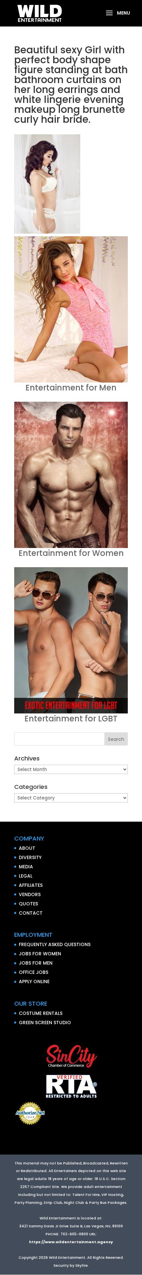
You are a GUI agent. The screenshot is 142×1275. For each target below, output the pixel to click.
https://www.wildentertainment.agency (71, 1242)
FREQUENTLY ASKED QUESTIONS (54, 944)
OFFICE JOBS (33, 972)
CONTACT (31, 913)
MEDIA (26, 866)
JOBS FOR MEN (36, 963)
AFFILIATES (31, 885)
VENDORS (30, 894)
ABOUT (27, 848)
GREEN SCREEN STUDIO (45, 1022)
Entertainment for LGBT (71, 718)
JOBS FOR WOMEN (40, 953)
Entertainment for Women (71, 553)
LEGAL (25, 876)
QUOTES (28, 903)
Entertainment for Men (71, 387)
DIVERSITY (30, 857)
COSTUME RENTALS (40, 1013)
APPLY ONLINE (34, 981)
